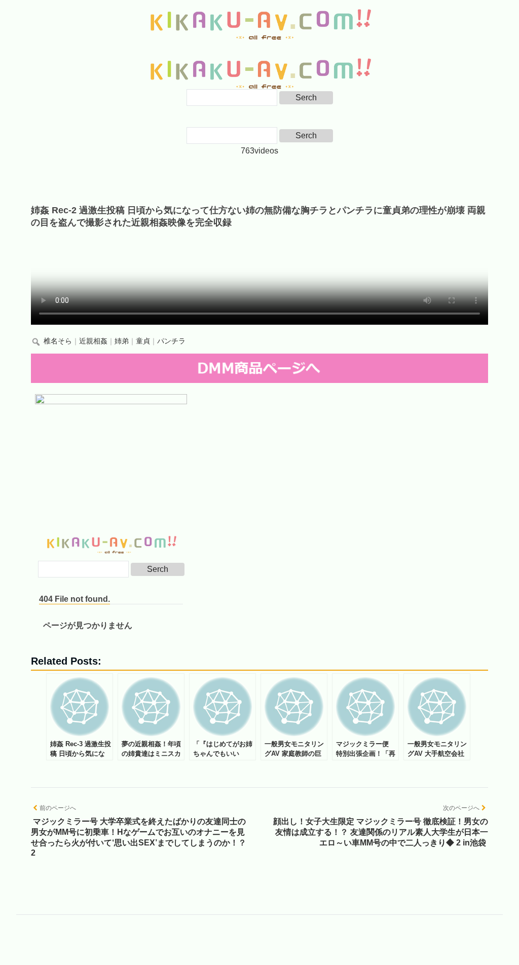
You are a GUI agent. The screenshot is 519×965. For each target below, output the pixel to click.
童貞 (143, 341)
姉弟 (122, 341)
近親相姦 (93, 341)
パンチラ (171, 341)
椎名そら (58, 341)
